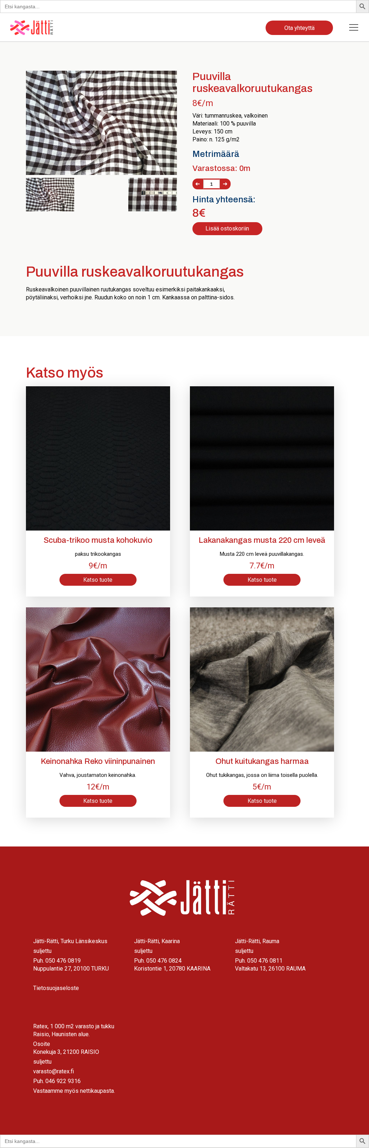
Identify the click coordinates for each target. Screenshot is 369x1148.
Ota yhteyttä (299, 28)
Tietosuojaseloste (56, 988)
